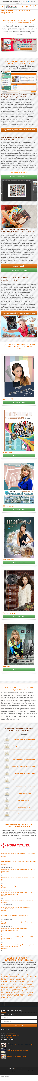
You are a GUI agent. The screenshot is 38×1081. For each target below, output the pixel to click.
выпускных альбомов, (7, 1070)
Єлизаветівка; (12, 975)
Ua (31, 6)
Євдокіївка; (4, 975)
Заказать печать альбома (19, 177)
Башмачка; (24, 987)
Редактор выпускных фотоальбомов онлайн (19, 129)
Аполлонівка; (13, 983)
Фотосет (6, 666)
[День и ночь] (19, 376)
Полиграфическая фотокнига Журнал (24, 759)
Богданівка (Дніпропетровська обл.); (14, 990)
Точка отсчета (9, 613)
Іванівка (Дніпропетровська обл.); (15, 978)
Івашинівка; (4, 979)
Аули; (2, 986)
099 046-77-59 (23, 1)
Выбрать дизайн (19, 266)
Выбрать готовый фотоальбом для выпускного (20, 313)
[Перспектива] (19, 483)
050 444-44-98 (5, 1)
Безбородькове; (5, 989)
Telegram (32, 1)
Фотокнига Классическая (24, 793)
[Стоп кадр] (19, 430)
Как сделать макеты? (19, 172)
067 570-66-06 (14, 1)
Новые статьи (7, 1039)
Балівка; (11, 987)
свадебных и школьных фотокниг (19, 1070)
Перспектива (8, 505)
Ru (35, 6)
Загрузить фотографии (19, 270)
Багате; (33, 986)
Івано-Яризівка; (30, 978)
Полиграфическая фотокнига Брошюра (24, 780)
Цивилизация (8, 559)
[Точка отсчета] (19, 590)
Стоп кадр (7, 452)
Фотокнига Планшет (24, 814)
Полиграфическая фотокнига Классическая (23, 766)
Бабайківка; (19, 986)
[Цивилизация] (19, 537)
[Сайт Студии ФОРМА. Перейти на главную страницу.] (12, 6)
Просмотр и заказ (19, 402)
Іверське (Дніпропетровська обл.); (18, 979)
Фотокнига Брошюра (24, 807)
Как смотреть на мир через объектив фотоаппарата (17, 1051)
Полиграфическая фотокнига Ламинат (24, 746)
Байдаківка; (4, 987)
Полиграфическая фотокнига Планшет (24, 786)
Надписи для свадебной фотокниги (17, 1055)
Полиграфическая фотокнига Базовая (24, 739)
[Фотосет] (19, 644)
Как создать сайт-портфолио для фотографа (20, 1044)
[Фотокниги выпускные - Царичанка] (19, 44)
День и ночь (8, 398)
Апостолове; (22, 983)
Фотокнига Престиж (24, 800)
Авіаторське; (4, 981)
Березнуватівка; (15, 989)
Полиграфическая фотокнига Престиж (24, 773)
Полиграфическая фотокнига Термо (24, 753)
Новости (5, 1029)
